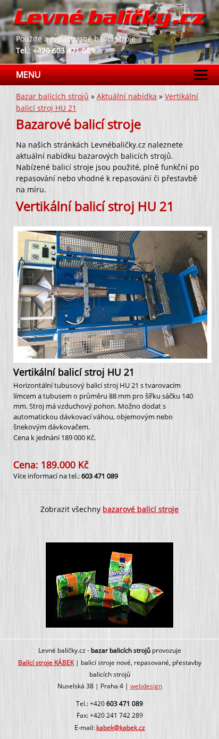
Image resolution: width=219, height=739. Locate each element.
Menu (28, 74)
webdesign (146, 686)
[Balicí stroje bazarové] (109, 27)
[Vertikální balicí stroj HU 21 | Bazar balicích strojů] (113, 356)
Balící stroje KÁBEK (46, 662)
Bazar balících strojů (52, 96)
